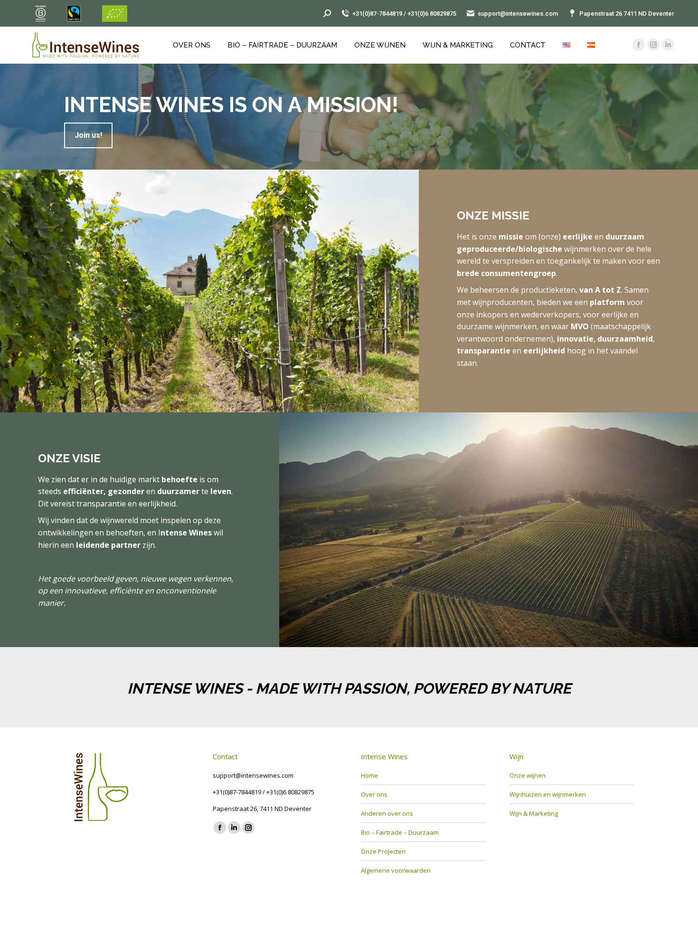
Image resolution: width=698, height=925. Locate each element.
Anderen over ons (387, 813)
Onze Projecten (383, 851)
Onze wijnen (527, 775)
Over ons (374, 794)
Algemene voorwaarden (396, 870)
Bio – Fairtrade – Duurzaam (400, 832)
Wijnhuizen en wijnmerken (547, 794)
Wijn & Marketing (533, 813)
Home (369, 775)
